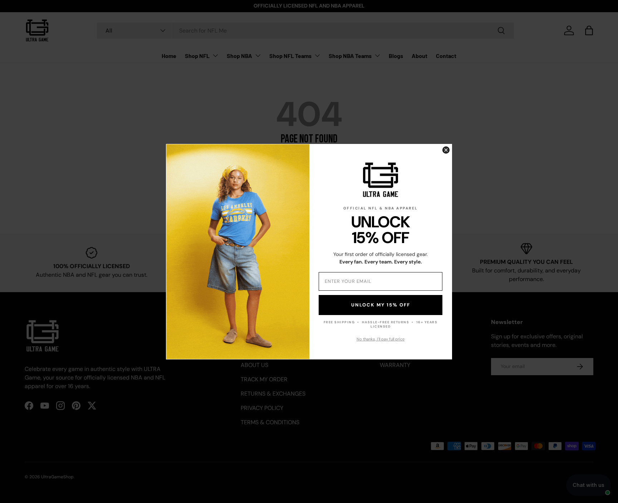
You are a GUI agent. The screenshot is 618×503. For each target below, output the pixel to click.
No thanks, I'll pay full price (380, 339)
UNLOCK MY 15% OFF (380, 305)
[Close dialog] (446, 150)
